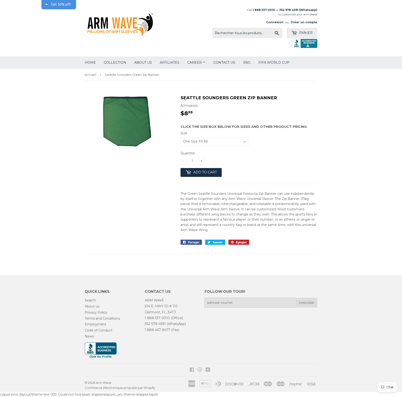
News (89, 336)
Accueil (90, 74)
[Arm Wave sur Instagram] (200, 370)
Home (90, 62)
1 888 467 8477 (157, 330)
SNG (247, 62)
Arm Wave (103, 382)
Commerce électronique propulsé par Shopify (120, 388)
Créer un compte (304, 22)
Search (90, 300)
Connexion (274, 22)
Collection (115, 62)
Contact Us (224, 62)
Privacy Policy (96, 312)
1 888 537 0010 (157, 318)
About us (92, 306)
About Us (143, 62)
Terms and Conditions (102, 318)
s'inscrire (306, 302)
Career (195, 62)
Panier (305, 33)
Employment (95, 324)
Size (184, 133)
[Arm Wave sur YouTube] (207, 370)
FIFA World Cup (273, 62)
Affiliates (169, 62)
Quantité (188, 153)
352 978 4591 (155, 324)
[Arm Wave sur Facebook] (191, 370)
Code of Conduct (98, 330)
